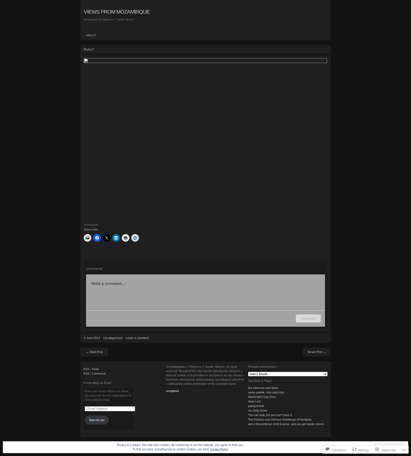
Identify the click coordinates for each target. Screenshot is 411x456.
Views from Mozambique (117, 12)
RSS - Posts (91, 369)
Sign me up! (96, 420)
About (91, 35)
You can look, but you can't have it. (270, 415)
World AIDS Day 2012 (262, 397)
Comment (308, 318)
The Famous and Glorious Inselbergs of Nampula (280, 419)
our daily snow (257, 410)
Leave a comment (137, 338)
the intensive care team (263, 388)
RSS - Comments (94, 373)
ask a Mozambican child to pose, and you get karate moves (286, 424)
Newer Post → (317, 352)
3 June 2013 (92, 338)
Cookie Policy (219, 449)
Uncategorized (112, 338)
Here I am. (254, 401)
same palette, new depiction (266, 392)
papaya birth (256, 406)
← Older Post (94, 352)
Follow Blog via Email (97, 383)
